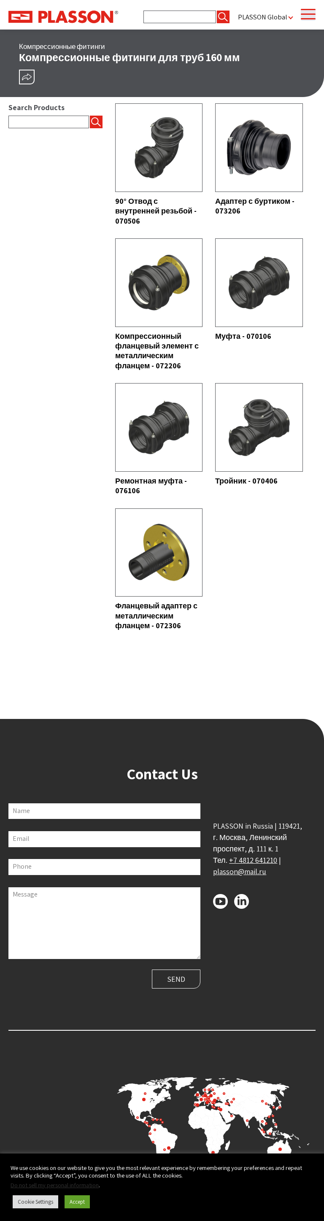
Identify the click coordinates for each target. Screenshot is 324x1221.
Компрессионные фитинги (62, 46)
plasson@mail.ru (239, 871)
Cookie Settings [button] (35, 1201)
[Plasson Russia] (63, 16)
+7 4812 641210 (253, 860)
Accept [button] (77, 1201)
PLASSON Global (262, 17)
